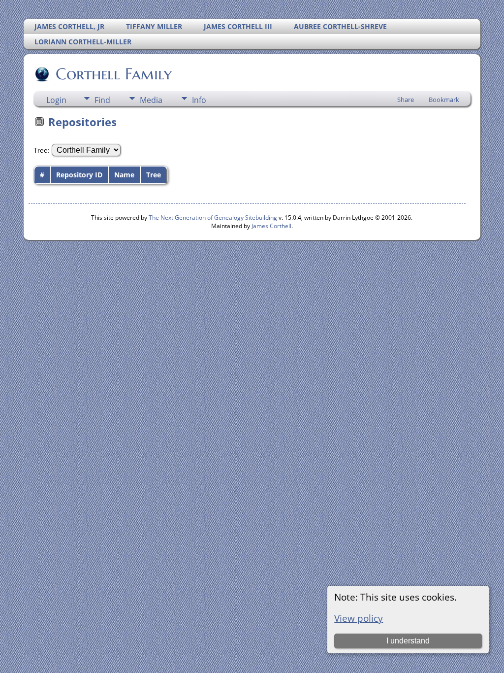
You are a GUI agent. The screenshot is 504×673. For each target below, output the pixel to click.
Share (405, 99)
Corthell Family (114, 74)
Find (102, 100)
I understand (408, 641)
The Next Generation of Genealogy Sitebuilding (213, 217)
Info (199, 100)
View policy (358, 618)
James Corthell (271, 226)
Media (151, 100)
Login (56, 100)
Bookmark (444, 99)
